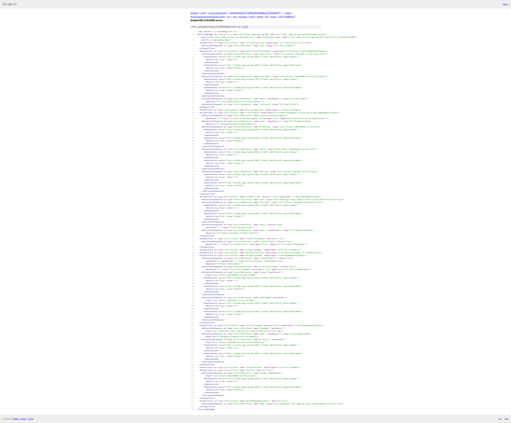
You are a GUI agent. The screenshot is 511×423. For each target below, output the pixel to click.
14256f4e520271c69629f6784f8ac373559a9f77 (254, 13)
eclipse (194, 13)
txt (499, 419)
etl (266, 16)
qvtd (252, 16)
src (229, 16)
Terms (31, 419)
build (260, 16)
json (506, 419)
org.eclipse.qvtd (217, 13)
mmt (203, 13)
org (235, 16)
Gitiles (16, 419)
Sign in (505, 4)
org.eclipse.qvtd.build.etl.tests (207, 16)
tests (288, 13)
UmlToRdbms (286, 16)
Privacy (23, 419)
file (245, 27)
